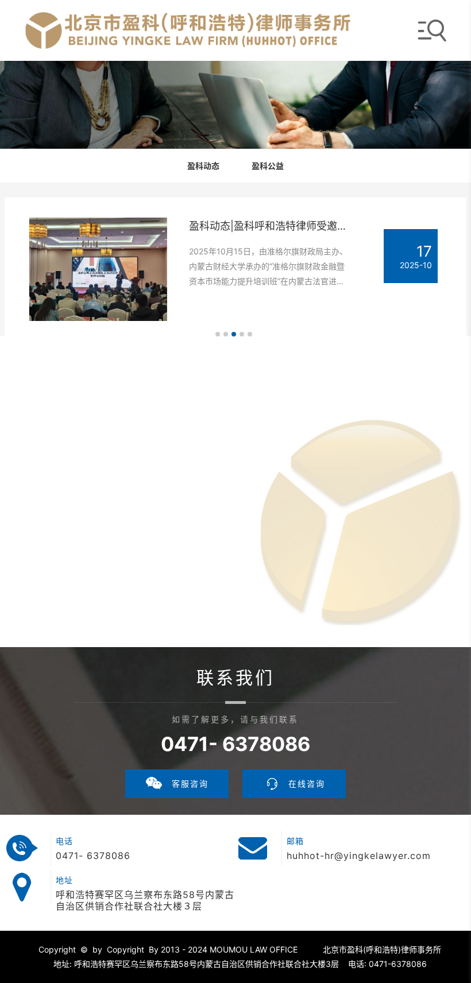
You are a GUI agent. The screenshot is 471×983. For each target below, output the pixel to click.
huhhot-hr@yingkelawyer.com (359, 855)
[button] (217, 334)
